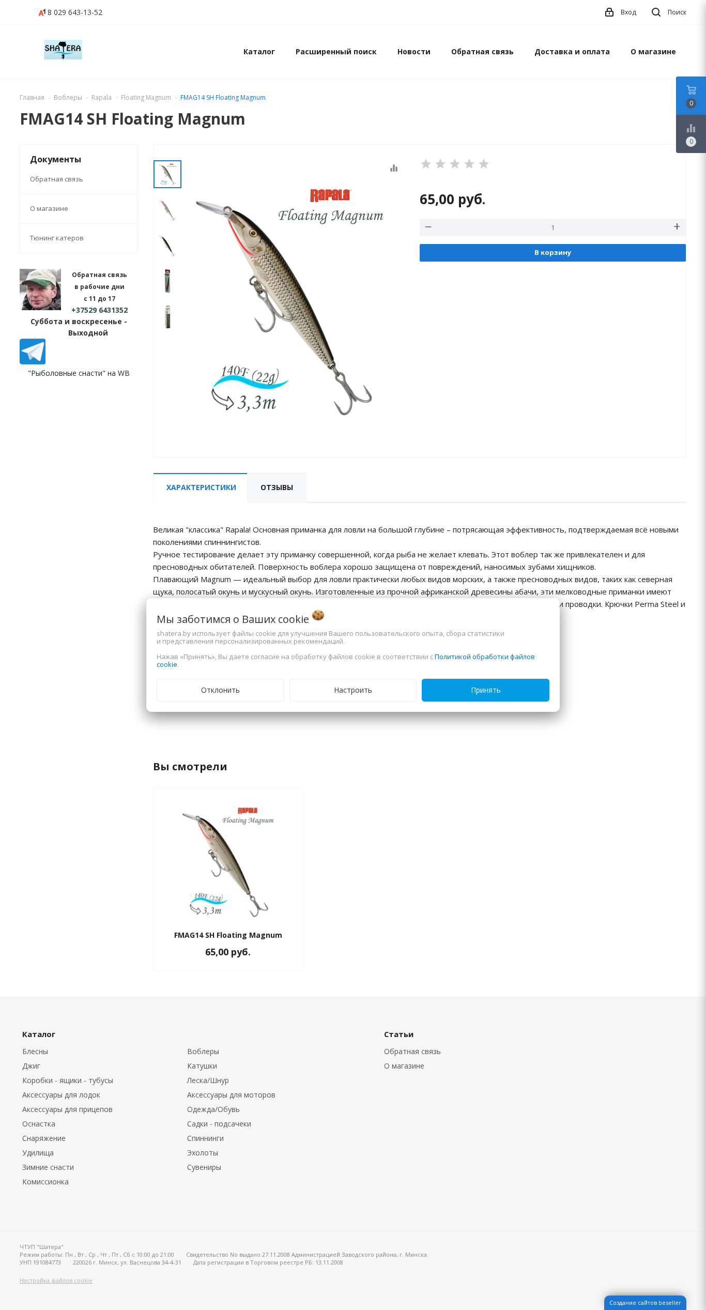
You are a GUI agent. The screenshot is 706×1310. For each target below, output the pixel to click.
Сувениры (204, 1167)
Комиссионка (45, 1181)
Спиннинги (205, 1138)
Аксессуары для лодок (61, 1095)
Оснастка (38, 1124)
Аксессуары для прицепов (67, 1109)
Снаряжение (44, 1138)
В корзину (552, 252)
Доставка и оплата (572, 51)
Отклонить (220, 690)
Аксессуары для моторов (231, 1095)
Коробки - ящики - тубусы (67, 1080)
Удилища (38, 1152)
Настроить (353, 690)
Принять (486, 690)
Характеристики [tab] (201, 487)
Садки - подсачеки (219, 1124)
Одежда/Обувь (213, 1109)
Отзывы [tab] (276, 487)
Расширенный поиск (336, 51)
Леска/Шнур (208, 1080)
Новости (414, 51)
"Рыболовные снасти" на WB (79, 373)
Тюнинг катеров (57, 237)
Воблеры (203, 1051)
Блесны (35, 1051)
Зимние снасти (48, 1167)
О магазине (653, 51)
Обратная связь (482, 51)
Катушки (202, 1066)
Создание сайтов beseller (645, 1302)
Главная (32, 97)
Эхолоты (202, 1152)
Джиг (31, 1066)
